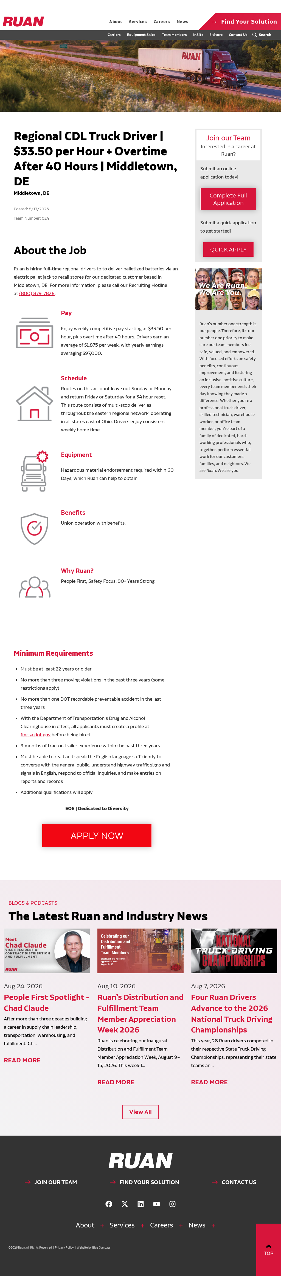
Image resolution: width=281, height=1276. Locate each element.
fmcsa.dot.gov (35, 734)
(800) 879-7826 (37, 293)
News (197, 1225)
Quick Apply (228, 249)
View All (140, 1112)
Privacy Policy (64, 1247)
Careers (161, 1225)
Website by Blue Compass (94, 1247)
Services (122, 1225)
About (85, 1225)
